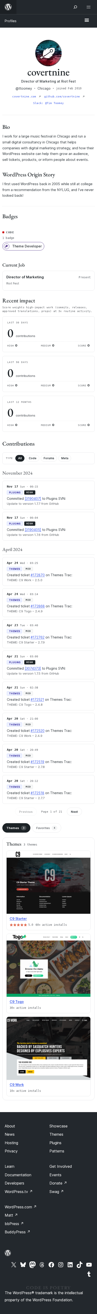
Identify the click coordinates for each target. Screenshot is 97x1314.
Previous (26, 811)
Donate (58, 1183)
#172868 (38, 606)
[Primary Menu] (86, 20)
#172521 (37, 699)
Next (74, 811)
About (10, 1126)
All (20, 458)
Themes (15, 828)
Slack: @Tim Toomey (48, 103)
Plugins (55, 1142)
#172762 (37, 637)
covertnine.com (25, 96)
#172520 (37, 731)
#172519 (37, 762)
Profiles (10, 21)
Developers (14, 1183)
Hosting (11, 1142)
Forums (49, 458)
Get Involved (60, 1166)
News (10, 1134)
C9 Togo (17, 1002)
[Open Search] (75, 7)
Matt (11, 1215)
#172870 (38, 575)
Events (55, 1174)
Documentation (18, 1174)
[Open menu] (89, 7)
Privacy (11, 1151)
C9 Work (17, 1085)
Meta (64, 458)
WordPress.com (21, 1207)
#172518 (37, 793)
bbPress (14, 1223)
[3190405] (33, 530)
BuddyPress (17, 1232)
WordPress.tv (19, 1191)
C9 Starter (18, 919)
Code (32, 458)
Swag (56, 1191)
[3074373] (33, 668)
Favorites (45, 828)
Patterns (56, 1151)
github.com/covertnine (63, 96)
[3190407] (33, 498)
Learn (9, 1166)
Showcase (58, 1126)
